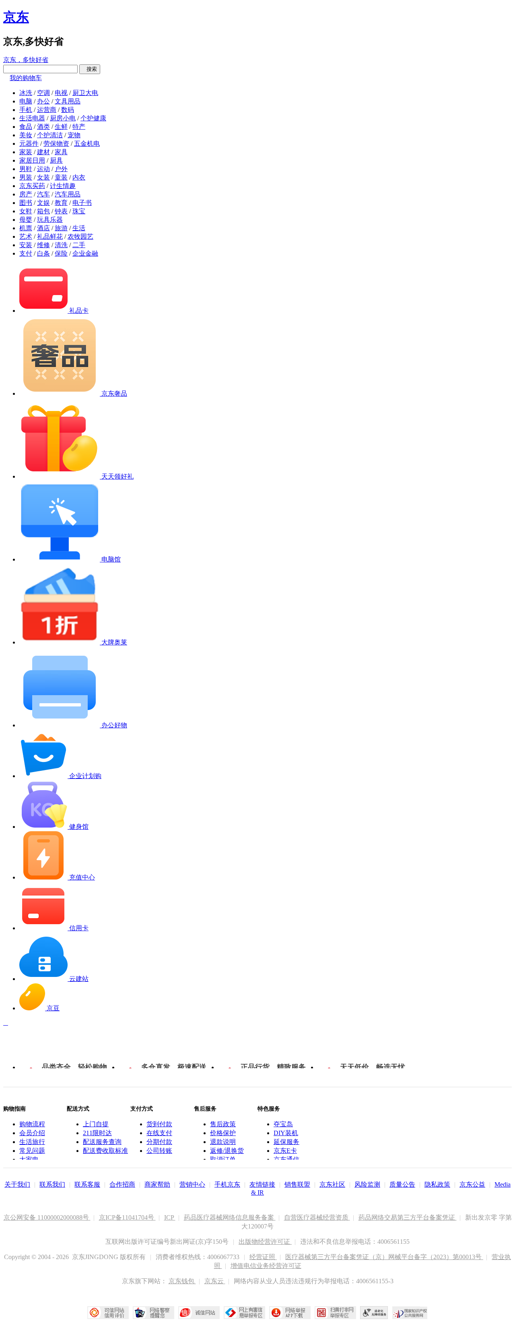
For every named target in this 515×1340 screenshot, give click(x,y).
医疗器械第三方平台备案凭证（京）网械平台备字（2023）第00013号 (384, 1256)
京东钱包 (182, 1281)
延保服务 (286, 1141)
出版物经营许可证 (265, 1241)
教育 (61, 202)
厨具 (56, 160)
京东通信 (286, 1159)
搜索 (89, 69)
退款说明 (223, 1141)
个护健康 (93, 118)
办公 (43, 101)
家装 (25, 152)
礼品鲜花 (50, 236)
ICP (169, 1217)
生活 (78, 228)
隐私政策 (437, 1184)
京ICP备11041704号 (127, 1217)
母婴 (25, 219)
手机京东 (227, 1184)
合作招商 (122, 1184)
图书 (25, 202)
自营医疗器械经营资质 (317, 1217)
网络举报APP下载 (290, 1312)
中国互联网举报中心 (244, 1312)
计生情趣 (63, 185)
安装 (25, 245)
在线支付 (159, 1132)
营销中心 (192, 1184)
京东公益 (472, 1184)
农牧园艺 (80, 236)
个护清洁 (50, 135)
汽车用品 (67, 194)
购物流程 (32, 1124)
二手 (78, 245)
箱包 (43, 211)
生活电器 (32, 118)
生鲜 (61, 126)
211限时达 (97, 1132)
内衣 (78, 177)
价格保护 (223, 1132)
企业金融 (85, 253)
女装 (43, 177)
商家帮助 (157, 1184)
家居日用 (32, 160)
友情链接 (262, 1184)
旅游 (61, 228)
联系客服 (87, 1184)
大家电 (29, 1159)
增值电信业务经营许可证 (266, 1265)
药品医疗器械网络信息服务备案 (230, 1217)
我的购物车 (26, 77)
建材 (43, 152)
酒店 (43, 228)
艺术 (25, 236)
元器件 (29, 143)
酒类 (43, 126)
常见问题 (32, 1150)
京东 (16, 17)
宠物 (74, 135)
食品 (25, 126)
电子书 (82, 202)
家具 (61, 152)
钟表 (61, 211)
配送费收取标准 (105, 1150)
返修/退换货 (227, 1150)
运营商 (46, 109)
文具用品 (67, 101)
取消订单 (223, 1159)
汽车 (43, 194)
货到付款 (159, 1124)
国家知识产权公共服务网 (410, 1312)
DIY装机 (286, 1132)
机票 (25, 228)
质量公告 (402, 1184)
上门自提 (96, 1124)
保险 (61, 253)
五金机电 (87, 143)
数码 (67, 109)
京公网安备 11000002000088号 (47, 1217)
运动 (43, 168)
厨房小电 (63, 118)
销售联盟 (297, 1184)
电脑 (25, 101)
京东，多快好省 (25, 59)
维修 (43, 245)
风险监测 (367, 1184)
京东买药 (32, 185)
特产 (78, 126)
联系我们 (52, 1184)
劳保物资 (56, 143)
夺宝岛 (283, 1124)
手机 (25, 109)
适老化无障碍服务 (374, 1312)
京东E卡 (285, 1150)
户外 (61, 168)
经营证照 (263, 1256)
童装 (61, 177)
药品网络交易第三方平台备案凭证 (407, 1217)
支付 (25, 253)
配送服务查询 (102, 1141)
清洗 (61, 245)
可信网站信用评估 (108, 1312)
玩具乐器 (50, 219)
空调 (43, 92)
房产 (25, 194)
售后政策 (223, 1124)
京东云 (214, 1281)
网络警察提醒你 (153, 1312)
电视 (61, 92)
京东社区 (332, 1184)
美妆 (25, 135)
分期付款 (159, 1141)
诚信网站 (199, 1312)
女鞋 (25, 211)
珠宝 (78, 211)
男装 (25, 177)
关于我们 (17, 1184)
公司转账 (159, 1150)
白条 (43, 253)
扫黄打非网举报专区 (335, 1312)
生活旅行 (32, 1141)
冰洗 (25, 92)
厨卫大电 (85, 92)
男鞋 (25, 168)
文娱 (43, 202)
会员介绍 (32, 1132)
